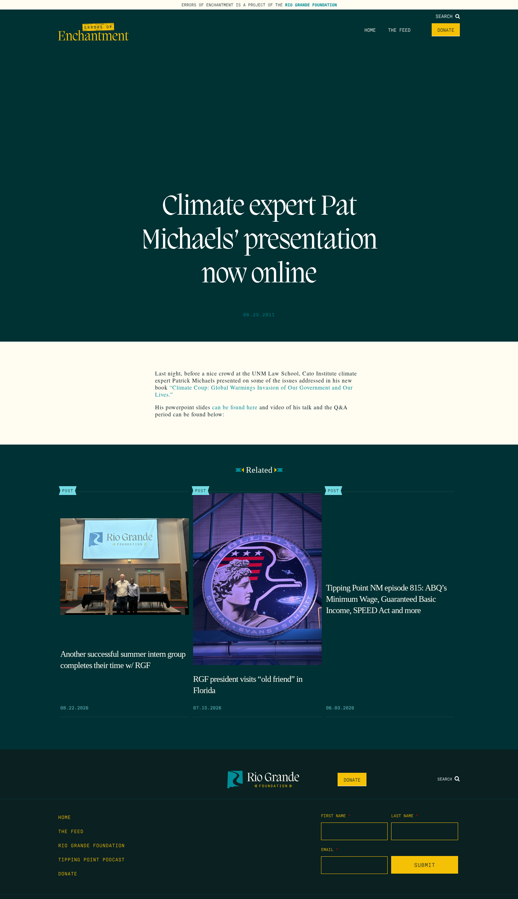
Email (329, 849)
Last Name (404, 815)
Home (370, 29)
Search (445, 16)
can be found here (235, 407)
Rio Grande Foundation (311, 4)
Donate (445, 29)
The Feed (399, 29)
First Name (336, 815)
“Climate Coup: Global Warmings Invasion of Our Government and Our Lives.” (254, 391)
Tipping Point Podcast (91, 859)
